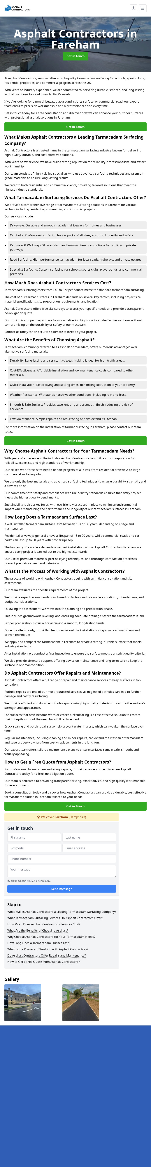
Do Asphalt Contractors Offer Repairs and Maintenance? (46, 955)
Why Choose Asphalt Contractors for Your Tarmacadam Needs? (51, 937)
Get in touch (75, 56)
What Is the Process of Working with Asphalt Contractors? (47, 949)
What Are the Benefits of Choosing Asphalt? (37, 930)
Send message (61, 889)
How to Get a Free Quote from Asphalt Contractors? (43, 962)
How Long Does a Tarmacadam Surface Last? (38, 943)
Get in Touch (75, 127)
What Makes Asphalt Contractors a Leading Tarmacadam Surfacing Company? (61, 912)
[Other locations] (133, 8)
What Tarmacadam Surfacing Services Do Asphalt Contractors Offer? (55, 918)
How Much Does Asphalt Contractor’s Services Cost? (43, 924)
